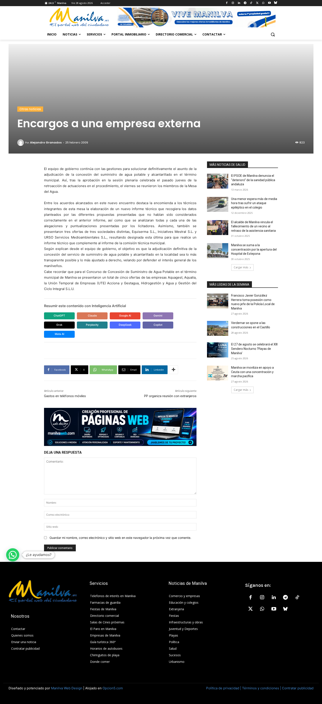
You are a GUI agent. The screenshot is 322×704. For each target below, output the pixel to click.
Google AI (125, 315)
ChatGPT (59, 315)
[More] (173, 369)
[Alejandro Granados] (21, 142)
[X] (257, 3)
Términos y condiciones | (261, 688)
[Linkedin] (238, 3)
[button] (272, 34)
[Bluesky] (275, 3)
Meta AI (59, 334)
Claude (92, 315)
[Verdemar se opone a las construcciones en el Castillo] (217, 328)
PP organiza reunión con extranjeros (170, 396)
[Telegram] (245, 3)
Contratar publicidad (297, 688)
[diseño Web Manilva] (120, 427)
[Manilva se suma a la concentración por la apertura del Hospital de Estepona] (217, 250)
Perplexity (92, 324)
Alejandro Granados (46, 142)
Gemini (158, 315)
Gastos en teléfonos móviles (65, 396)
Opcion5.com (113, 688)
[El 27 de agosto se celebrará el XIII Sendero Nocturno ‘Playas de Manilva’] (217, 349)
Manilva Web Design (66, 688)
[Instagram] (232, 3)
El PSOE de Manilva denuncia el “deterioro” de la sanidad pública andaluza (253, 180)
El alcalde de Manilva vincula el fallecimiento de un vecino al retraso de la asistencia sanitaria (253, 226)
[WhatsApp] (263, 3)
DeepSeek (125, 324)
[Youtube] (269, 3)
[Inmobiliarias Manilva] (196, 17)
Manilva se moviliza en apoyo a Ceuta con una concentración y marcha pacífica (252, 372)
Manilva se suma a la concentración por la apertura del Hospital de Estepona (254, 249)
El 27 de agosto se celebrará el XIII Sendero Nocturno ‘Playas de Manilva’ (254, 349)
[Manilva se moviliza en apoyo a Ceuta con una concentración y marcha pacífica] (217, 373)
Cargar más (241, 267)
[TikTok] (251, 3)
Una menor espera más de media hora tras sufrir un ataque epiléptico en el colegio (254, 203)
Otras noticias (30, 109)
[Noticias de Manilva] (79, 17)
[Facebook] (226, 3)
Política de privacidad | (224, 688)
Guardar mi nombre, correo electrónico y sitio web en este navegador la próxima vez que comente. (120, 537)
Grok (59, 324)
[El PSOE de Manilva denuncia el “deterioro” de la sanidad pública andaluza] (217, 181)
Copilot (158, 324)
